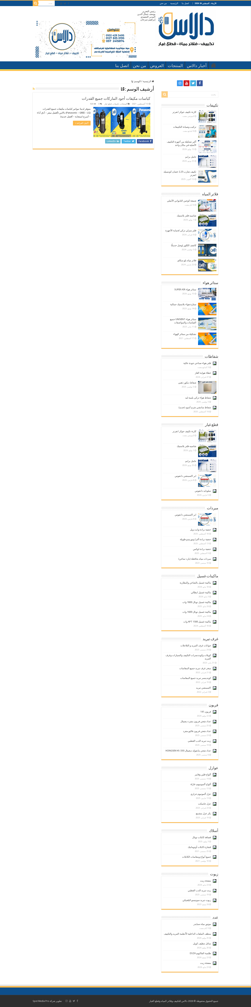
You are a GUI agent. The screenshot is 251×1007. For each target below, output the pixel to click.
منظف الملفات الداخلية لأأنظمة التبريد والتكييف (187, 933)
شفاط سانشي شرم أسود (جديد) (195, 407)
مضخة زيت (205, 880)
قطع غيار (108, 104)
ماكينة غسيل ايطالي (201, 592)
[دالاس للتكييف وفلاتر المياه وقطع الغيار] (185, 27)
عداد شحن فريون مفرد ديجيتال (195, 721)
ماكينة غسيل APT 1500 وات (197, 621)
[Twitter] (65, 3)
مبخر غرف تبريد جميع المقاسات (195, 668)
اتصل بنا (185, 3)
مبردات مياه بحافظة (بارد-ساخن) (194, 558)
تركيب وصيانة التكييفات (184, 126)
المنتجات (175, 65)
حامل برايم (190, 156)
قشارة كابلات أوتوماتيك (199, 847)
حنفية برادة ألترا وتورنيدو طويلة (195, 539)
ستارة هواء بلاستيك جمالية (183, 304)
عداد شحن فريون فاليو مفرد (197, 731)
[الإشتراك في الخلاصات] (34, 88)
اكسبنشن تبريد (203, 687)
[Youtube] (61, 3)
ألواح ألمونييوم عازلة (200, 784)
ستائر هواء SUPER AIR (185, 289)
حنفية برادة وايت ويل (200, 529)
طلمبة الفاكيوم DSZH (200, 953)
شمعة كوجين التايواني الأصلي (181, 200)
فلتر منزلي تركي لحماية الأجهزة (180, 230)
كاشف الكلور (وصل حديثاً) (183, 245)
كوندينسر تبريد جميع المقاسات (195, 678)
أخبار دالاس (197, 65)
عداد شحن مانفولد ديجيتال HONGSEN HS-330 (188, 750)
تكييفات (116, 104)
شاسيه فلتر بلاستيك (186, 215)
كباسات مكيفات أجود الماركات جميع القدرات (116, 98)
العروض (157, 65)
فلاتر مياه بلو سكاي (186, 260)
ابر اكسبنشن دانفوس (185, 476)
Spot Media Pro (41, 1001)
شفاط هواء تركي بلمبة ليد (198, 397)
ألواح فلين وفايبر (203, 774)
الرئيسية (174, 3)
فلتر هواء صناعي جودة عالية (197, 363)
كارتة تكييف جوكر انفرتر (184, 112)
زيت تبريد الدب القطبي (199, 740)
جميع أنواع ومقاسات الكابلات (196, 856)
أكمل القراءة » (81, 123)
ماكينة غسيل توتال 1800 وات (196, 602)
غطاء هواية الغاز (203, 372)
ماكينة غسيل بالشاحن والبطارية (195, 582)
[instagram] (57, 3)
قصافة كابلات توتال (201, 837)
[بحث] (35, 3)
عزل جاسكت (204, 803)
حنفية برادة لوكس (202, 549)
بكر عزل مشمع (203, 813)
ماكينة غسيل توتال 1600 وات (196, 612)
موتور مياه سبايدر (202, 924)
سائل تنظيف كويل (202, 943)
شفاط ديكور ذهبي (187, 382)
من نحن (163, 3)
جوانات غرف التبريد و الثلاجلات (195, 645)
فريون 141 (205, 711)
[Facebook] (68, 3)
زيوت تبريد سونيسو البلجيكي (196, 900)
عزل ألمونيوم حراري (201, 794)
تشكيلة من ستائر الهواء (184, 334)
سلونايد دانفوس (203, 490)
